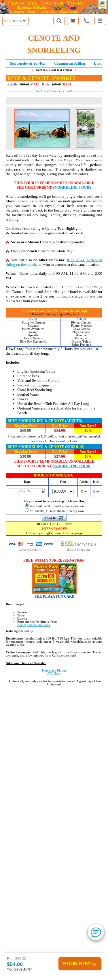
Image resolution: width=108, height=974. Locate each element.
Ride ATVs (75, 260)
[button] (100, 21)
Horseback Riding (54, 670)
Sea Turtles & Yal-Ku (27, 63)
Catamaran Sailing (69, 63)
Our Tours (13, 21)
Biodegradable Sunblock (33, 625)
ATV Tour (54, 673)
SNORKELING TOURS (72, 187)
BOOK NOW (77, 963)
